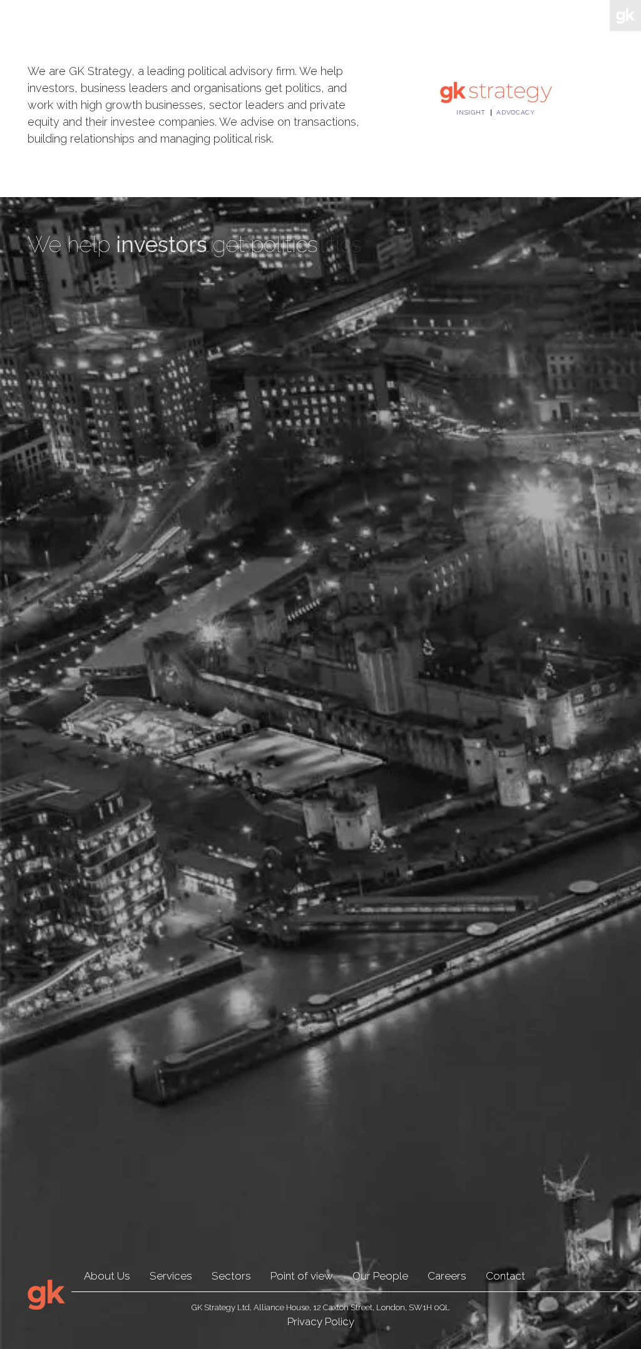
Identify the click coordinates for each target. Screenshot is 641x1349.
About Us (107, 1276)
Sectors (231, 1276)
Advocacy (515, 112)
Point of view (301, 1276)
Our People (380, 1276)
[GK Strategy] (495, 91)
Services (171, 1276)
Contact (505, 1276)
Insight (471, 112)
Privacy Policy (320, 1321)
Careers (447, 1276)
